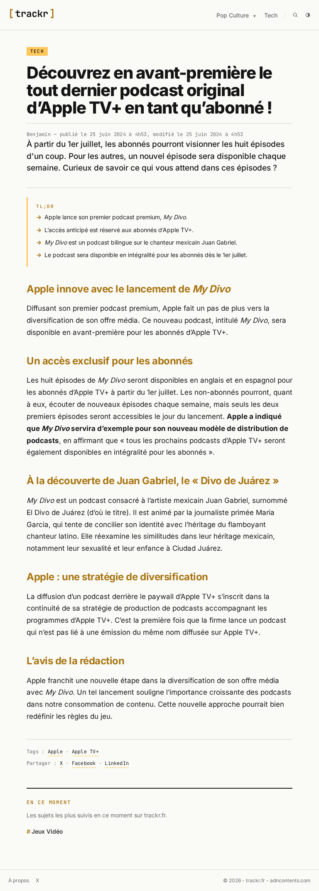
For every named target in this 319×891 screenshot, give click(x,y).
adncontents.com (290, 880)
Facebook (84, 763)
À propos (18, 880)
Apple (55, 751)
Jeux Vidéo (47, 831)
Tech (270, 15)
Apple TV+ (85, 751)
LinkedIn (117, 763)
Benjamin (39, 134)
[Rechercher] (295, 15)
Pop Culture (232, 15)
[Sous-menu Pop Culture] (255, 16)
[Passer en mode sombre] (308, 15)
